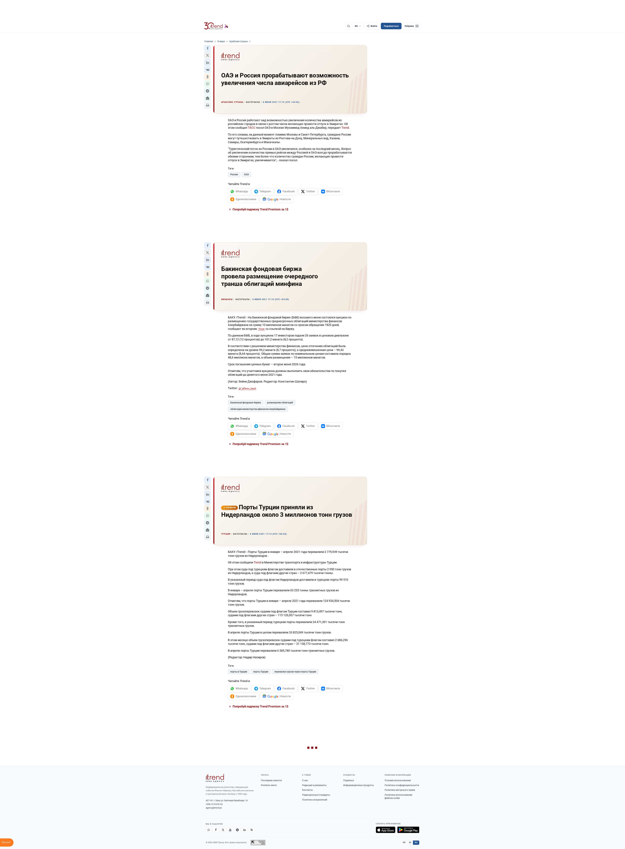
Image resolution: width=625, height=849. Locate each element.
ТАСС (251, 127)
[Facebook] (216, 830)
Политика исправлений (314, 799)
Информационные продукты (358, 785)
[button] (207, 48)
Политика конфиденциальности (402, 785)
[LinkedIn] (244, 830)
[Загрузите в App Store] (385, 830)
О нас (305, 780)
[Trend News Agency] (215, 778)
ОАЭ (246, 174)
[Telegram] (237, 830)
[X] (223, 830)
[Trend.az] (216, 26)
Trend (345, 127)
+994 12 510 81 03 (214, 804)
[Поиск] (348, 26)
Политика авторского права (400, 790)
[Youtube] (230, 830)
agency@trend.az (214, 808)
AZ (410, 842)
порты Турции (260, 671)
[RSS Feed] (252, 830)
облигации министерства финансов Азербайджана (257, 409)
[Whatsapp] (209, 830)
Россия (234, 174)
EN (404, 842)
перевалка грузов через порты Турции (295, 671)
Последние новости (271, 780)
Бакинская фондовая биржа (245, 402)
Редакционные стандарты (316, 795)
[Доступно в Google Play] (408, 830)
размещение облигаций (280, 402)
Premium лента (269, 785)
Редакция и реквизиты (314, 785)
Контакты (307, 790)
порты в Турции (238, 671)
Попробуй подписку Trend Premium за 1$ (260, 209)
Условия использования (398, 780)
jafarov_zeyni (249, 388)
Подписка (348, 780)
